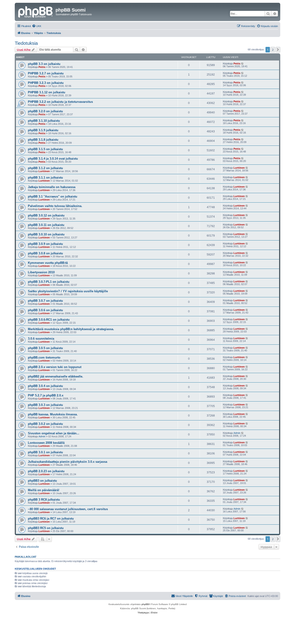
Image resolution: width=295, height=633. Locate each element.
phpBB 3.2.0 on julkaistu (45, 111)
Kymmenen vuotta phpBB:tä (48, 263)
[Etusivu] (36, 11)
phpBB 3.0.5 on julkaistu (45, 348)
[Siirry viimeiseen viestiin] (242, 63)
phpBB (145, 604)
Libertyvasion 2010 (41, 272)
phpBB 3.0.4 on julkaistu (45, 386)
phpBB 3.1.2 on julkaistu (45, 168)
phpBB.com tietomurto (44, 357)
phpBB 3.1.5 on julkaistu (45, 149)
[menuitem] (36, 26)
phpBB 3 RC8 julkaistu (44, 499)
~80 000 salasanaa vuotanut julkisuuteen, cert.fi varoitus (68, 509)
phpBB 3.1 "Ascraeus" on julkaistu (52, 196)
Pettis (41, 67)
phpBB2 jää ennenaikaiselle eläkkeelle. (55, 376)
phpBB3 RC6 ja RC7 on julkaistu (51, 518)
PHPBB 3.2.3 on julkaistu (46, 83)
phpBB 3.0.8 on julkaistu (45, 253)
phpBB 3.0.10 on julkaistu (46, 234)
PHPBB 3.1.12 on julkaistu (46, 92)
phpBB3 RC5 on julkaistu (46, 528)
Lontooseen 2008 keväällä (46, 442)
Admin (41, 436)
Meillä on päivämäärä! (43, 490)
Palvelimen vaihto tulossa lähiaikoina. (55, 206)
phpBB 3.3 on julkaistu (44, 64)
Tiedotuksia (26, 43)
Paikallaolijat (25, 556)
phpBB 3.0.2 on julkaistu (45, 424)
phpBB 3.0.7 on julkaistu (45, 300)
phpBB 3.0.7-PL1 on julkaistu (48, 281)
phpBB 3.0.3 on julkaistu (45, 405)
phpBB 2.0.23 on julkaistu (46, 471)
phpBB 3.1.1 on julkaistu (45, 177)
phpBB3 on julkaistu (42, 480)
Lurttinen (44, 171)
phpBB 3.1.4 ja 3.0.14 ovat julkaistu (53, 158)
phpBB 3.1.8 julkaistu (43, 139)
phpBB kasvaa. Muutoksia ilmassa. (53, 414)
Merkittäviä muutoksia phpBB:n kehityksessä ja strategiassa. (71, 329)
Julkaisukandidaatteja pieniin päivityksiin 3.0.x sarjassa (67, 461)
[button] (278, 49)
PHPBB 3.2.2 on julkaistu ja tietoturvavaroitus (60, 101)
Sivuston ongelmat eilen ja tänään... (53, 433)
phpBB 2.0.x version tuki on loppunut (54, 367)
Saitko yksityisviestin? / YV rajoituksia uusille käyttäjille (68, 291)
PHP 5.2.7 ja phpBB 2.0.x (45, 395)
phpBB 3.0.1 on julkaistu (45, 452)
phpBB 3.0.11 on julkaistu (46, 225)
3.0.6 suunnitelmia (41, 338)
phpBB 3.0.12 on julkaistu (46, 215)
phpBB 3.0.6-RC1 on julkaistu (49, 319)
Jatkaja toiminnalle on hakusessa (51, 187)
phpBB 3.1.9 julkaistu (43, 130)
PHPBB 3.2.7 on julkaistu (46, 73)
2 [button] (273, 50)
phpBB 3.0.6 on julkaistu (45, 310)
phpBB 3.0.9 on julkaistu (45, 244)
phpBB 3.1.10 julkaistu (44, 120)
